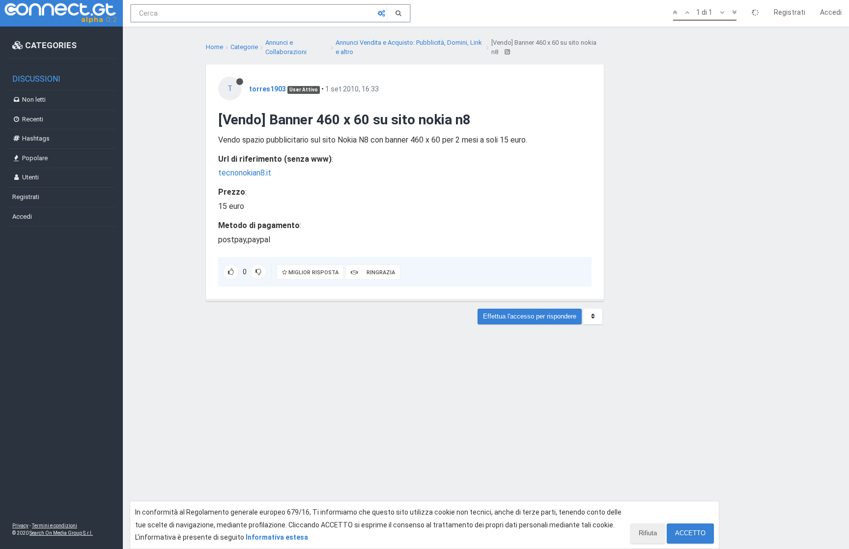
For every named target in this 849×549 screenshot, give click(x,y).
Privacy (20, 525)
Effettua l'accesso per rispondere (529, 316)
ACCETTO (690, 533)
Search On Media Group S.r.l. (61, 533)
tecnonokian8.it (244, 172)
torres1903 (267, 89)
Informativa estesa (277, 537)
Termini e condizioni (54, 525)
